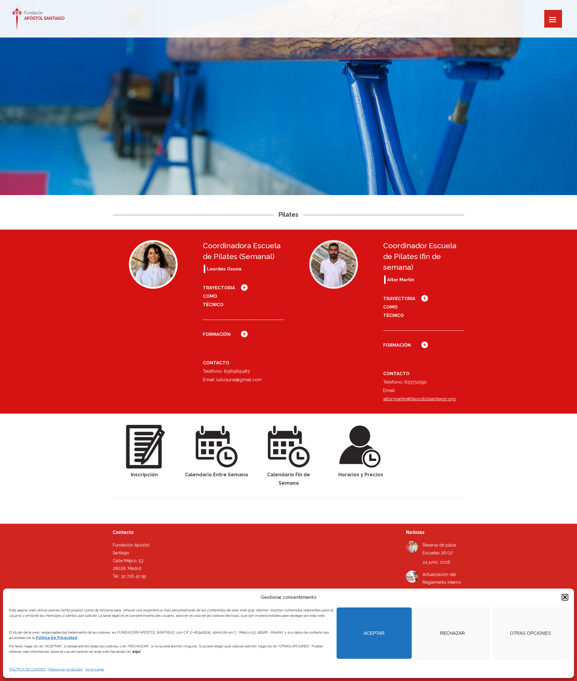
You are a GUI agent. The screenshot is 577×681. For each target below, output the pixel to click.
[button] (565, 597)
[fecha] (216, 446)
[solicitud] (144, 446)
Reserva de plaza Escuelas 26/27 (439, 549)
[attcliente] (360, 446)
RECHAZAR (452, 633)
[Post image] (412, 547)
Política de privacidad (65, 669)
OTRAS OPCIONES (530, 633)
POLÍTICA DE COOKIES (27, 669)
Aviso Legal (94, 669)
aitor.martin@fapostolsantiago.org (419, 399)
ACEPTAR (374, 633)
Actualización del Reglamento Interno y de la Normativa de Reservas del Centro (443, 586)
